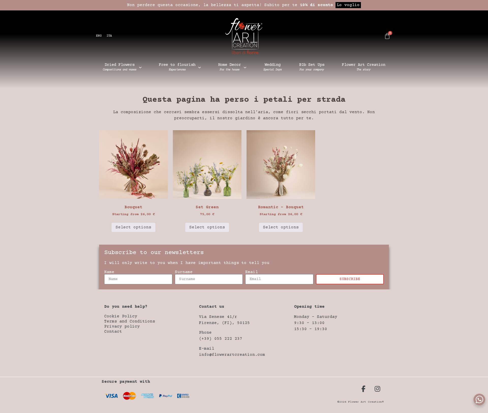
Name (109, 272)
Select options (133, 227)
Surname (184, 272)
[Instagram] (377, 388)
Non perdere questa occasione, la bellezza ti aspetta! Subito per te (243, 5)
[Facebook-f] (363, 388)
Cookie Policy (120, 316)
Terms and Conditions (129, 321)
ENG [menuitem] (98, 36)
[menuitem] (99, 36)
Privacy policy (122, 326)
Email (251, 272)
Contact (113, 331)
